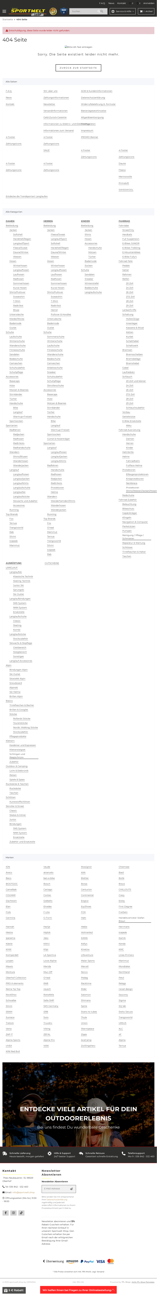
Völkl (46, 1045)
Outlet (12, 327)
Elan (8, 906)
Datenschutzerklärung (57, 1199)
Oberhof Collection (16, 977)
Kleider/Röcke (16, 318)
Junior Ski (18, 585)
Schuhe (10, 332)
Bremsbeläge (133, 358)
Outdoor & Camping (17, 766)
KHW (8, 949)
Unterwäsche (16, 314)
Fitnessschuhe (17, 350)
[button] (131, 3)
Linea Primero (126, 955)
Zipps (84, 1034)
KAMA (84, 938)
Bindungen (15, 824)
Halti (83, 917)
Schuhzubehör (17, 367)
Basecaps (14, 381)
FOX (83, 912)
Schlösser (127, 547)
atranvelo (48, 872)
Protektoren (57, 487)
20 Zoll (129, 283)
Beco (8, 878)
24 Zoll (129, 287)
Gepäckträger (129, 513)
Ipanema (10, 938)
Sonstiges (18, 656)
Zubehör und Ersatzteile (22, 841)
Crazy (122, 895)
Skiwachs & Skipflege (20, 643)
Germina (10, 917)
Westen (17, 256)
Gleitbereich (19, 647)
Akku (128, 425)
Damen (130, 438)
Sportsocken (16, 421)
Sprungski (18, 589)
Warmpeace (87, 1028)
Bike (15, 407)
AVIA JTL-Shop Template (143, 1282)
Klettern (10, 740)
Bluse (16, 310)
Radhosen (18, 279)
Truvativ (48, 1023)
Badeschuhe (16, 358)
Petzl (121, 977)
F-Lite (47, 912)
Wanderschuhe (17, 345)
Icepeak (13, 541)
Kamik (122, 938)
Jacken (13, 230)
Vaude (47, 866)
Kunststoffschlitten (19, 801)
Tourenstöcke (20, 723)
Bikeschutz (128, 508)
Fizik (8, 912)
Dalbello (48, 900)
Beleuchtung (129, 504)
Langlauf (18, 412)
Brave (122, 883)
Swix (46, 1017)
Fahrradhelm (133, 461)
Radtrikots (18, 443)
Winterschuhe (17, 341)
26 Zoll (129, 292)
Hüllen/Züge (132, 318)
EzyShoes (86, 906)
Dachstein (11, 900)
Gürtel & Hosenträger (58, 438)
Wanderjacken (20, 465)
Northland (124, 972)
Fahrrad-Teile (125, 261)
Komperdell (12, 955)
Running (14, 509)
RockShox (11, 994)
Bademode (15, 323)
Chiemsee (124, 866)
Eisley (122, 900)
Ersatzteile (18, 612)
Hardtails (127, 234)
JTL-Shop (126, 1282)
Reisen (13, 775)
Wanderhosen (20, 461)
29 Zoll (129, 305)
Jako (46, 938)
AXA (83, 872)
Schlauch (127, 376)
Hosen (12, 261)
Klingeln (126, 517)
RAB (46, 983)
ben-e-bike (49, 878)
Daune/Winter (20, 252)
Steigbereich (20, 652)
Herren (129, 443)
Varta (8, 1028)
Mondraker (124, 966)
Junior (12, 819)
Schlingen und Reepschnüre (17, 756)
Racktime (86, 983)
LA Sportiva (50, 955)
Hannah (10, 926)
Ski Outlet (18, 594)
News (111, 3)
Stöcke (13, 714)
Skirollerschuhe (55, 385)
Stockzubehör (20, 638)
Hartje (47, 926)
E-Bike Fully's (129, 256)
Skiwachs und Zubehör (25, 501)
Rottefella (49, 994)
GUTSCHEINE (52, 563)
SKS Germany (51, 1006)
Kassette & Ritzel (135, 327)
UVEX (9, 1045)
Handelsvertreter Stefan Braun (131, 919)
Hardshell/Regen (22, 239)
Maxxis (9, 966)
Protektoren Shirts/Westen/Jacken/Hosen (141, 489)
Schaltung (127, 314)
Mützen (92, 252)
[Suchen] (102, 11)
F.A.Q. (102, 3)
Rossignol (86, 866)
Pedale (126, 265)
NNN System (20, 607)
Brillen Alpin (16, 696)
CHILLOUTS (125, 889)
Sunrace (10, 1017)
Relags (122, 983)
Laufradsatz (128, 372)
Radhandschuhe (21, 447)
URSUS (122, 1023)
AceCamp (86, 1040)
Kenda (122, 943)
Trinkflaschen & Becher (21, 705)
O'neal (50, 527)
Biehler (85, 878)
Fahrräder (124, 225)
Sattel (125, 270)
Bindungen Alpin (18, 669)
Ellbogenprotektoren (137, 474)
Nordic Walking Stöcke (25, 727)
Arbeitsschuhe (54, 367)
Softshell (18, 234)
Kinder (129, 447)
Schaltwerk (132, 345)
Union (84, 1023)
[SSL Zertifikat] (53, 11)
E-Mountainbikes (131, 252)
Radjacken (18, 434)
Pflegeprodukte (17, 736)
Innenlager (132, 323)
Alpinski (13, 687)
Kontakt (121, 3)
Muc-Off (48, 972)
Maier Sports (88, 960)
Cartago (48, 889)
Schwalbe (11, 1000)
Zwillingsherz (88, 1045)
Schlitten (10, 797)
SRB (46, 1011)
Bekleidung (12, 225)
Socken (89, 265)
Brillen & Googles (18, 709)
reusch (47, 989)
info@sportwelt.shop (23, 1192)
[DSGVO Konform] (64, 11)
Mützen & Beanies (18, 390)
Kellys (84, 943)
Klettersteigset (17, 749)
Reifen (125, 279)
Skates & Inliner (17, 815)
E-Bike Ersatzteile (131, 421)
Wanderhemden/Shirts (63, 501)
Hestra (9, 932)
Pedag (84, 977)
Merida (47, 966)
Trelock (10, 1023)
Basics (9, 700)
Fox (11, 518)
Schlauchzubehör (135, 407)
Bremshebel (132, 363)
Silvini (12, 536)
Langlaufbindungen (19, 598)
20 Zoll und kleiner (136, 381)
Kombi (16, 629)
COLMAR (10, 895)
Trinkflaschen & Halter (134, 551)
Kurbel (129, 336)
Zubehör (14, 761)
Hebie (84, 926)
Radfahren (15, 430)
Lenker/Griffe (129, 310)
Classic (17, 620)
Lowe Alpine (50, 960)
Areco (9, 872)
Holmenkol (87, 932)
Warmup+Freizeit (22, 416)
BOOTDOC (12, 883)
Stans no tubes (89, 1011)
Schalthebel (132, 341)
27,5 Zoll (130, 296)
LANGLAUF (12, 567)
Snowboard (15, 683)
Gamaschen (15, 363)
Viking (47, 1028)
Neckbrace (131, 483)
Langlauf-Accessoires (20, 660)
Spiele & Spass (17, 779)
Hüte (12, 385)
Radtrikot (18, 305)
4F (120, 1034)
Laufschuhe (15, 336)
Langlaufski (19, 492)
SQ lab (122, 1006)
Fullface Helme (134, 465)
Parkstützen (128, 526)
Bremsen (127, 350)
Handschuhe (16, 403)
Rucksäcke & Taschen (17, 784)
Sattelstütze (128, 416)
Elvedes (48, 906)
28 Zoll (129, 301)
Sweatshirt (19, 296)
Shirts (88, 234)
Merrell (85, 966)
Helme (54, 492)
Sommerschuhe (55, 336)
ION (8, 866)
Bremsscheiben (134, 354)
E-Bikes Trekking (131, 247)
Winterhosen (20, 265)
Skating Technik (21, 581)
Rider (84, 989)
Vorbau (126, 412)
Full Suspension (130, 239)
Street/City (128, 230)
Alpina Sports (13, 1040)
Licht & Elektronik (18, 770)
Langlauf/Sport (21, 243)
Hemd (54, 310)
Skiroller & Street (15, 806)
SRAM (9, 1011)
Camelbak (11, 889)
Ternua (13, 523)
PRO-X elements (14, 983)
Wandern (14, 452)
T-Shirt (16, 301)
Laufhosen (18, 274)
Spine (84, 1006)
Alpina (122, 1040)
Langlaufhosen (21, 270)
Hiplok (47, 932)
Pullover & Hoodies (61, 314)
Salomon (86, 994)
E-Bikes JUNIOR (130, 243)
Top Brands (12, 514)
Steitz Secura (126, 1011)
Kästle (9, 943)
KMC (121, 949)
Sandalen (14, 354)
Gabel (125, 367)
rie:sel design (126, 989)
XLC (121, 1028)
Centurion (86, 889)
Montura (10, 972)
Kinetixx (85, 949)
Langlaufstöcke (21, 496)
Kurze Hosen (20, 287)
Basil (121, 872)
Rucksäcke (15, 788)
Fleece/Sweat (20, 247)
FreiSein (123, 912)
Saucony (123, 994)
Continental (87, 895)
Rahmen (126, 274)
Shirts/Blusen (20, 456)
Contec (47, 895)
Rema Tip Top (13, 989)
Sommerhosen (21, 283)
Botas (84, 883)
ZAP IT (9, 1034)
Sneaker (51, 372)
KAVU (47, 943)
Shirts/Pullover (17, 292)
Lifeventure (87, 955)
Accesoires (19, 505)
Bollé (121, 878)
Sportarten (11, 425)
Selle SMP (49, 1000)
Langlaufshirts (20, 483)
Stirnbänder (15, 394)
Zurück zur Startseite (78, 68)
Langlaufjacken (21, 478)
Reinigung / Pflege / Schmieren (133, 537)
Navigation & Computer (135, 522)
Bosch (47, 883)
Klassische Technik (23, 576)
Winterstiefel (92, 283)
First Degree (125, 906)
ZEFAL (47, 1034)
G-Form (48, 917)
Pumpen (127, 530)
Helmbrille (128, 452)
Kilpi (46, 949)
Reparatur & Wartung (133, 543)
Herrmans (124, 926)
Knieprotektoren (135, 478)
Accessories (12, 376)
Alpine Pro (49, 1040)
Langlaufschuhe (21, 487)
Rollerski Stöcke (21, 718)
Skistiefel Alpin (17, 678)
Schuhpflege (16, 372)
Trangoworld (16, 527)
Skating (17, 625)
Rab (11, 532)
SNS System (19, 603)
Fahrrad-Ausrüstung (129, 430)
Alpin (8, 665)
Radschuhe (128, 495)
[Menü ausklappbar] (4, 11)
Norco (84, 972)
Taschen (126, 556)
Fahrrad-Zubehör (128, 499)
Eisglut (85, 900)
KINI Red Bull (13, 1051)
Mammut (14, 545)
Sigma (122, 1000)
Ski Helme (14, 692)
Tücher (13, 398)
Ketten (129, 332)
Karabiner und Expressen (22, 745)
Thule (84, 1017)
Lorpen (9, 960)
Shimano (86, 1000)
